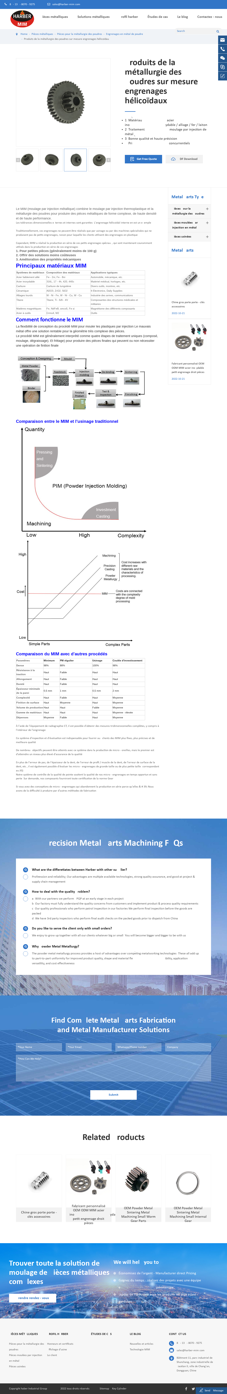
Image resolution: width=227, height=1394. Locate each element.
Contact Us (177, 1334)
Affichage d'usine (57, 1349)
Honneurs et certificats (60, 1344)
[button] (18, 160)
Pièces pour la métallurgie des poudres (188, 211)
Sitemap (104, 1388)
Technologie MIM (140, 1349)
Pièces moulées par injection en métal (185, 225)
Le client (52, 1355)
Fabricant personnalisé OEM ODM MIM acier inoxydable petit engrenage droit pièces (188, 368)
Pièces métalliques (54, 17)
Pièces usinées (181, 236)
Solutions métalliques (93, 17)
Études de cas (158, 17)
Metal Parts (182, 250)
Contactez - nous (209, 17)
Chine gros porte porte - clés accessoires (188, 304)
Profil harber (128, 17)
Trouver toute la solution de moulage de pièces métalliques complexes (59, 1273)
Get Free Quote (146, 159)
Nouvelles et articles (141, 1344)
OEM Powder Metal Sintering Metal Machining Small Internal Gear (188, 1215)
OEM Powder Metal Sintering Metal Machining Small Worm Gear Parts (138, 1215)
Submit (113, 1095)
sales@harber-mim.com (66, 4)
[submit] (217, 31)
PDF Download (187, 159)
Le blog (182, 17)
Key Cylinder (119, 1388)
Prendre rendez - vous (32, 1298)
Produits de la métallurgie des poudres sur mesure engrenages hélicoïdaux (67, 39)
